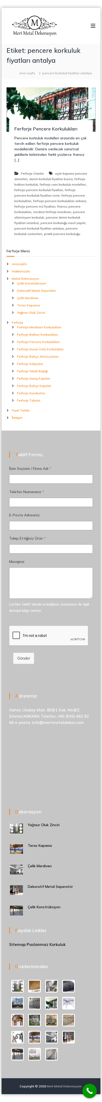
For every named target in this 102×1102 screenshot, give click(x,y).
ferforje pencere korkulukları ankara (59, 201)
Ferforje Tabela (28, 400)
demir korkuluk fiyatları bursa (51, 179)
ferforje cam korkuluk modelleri (63, 184)
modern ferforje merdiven (52, 212)
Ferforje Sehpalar (30, 364)
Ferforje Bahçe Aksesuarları (38, 356)
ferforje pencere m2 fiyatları (34, 206)
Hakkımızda (21, 271)
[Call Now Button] (89, 1091)
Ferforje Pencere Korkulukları (45, 129)
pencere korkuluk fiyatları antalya (39, 228)
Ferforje (17, 322)
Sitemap (17, 944)
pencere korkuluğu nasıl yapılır (63, 223)
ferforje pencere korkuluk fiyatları (38, 190)
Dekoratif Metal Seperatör (36, 291)
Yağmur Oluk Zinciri (31, 313)
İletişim (17, 418)
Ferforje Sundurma (31, 393)
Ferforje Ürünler (32, 173)
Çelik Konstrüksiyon (31, 283)
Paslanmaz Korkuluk (46, 944)
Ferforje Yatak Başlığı (32, 371)
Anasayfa (19, 264)
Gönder (23, 658)
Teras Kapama (28, 305)
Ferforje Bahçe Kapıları (34, 386)
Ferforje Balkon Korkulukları (37, 334)
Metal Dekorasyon (25, 279)
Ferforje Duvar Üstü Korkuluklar (40, 349)
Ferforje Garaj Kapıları (33, 378)
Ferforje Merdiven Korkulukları (39, 327)
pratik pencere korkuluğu (62, 234)
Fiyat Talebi (21, 410)
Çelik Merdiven (27, 298)
